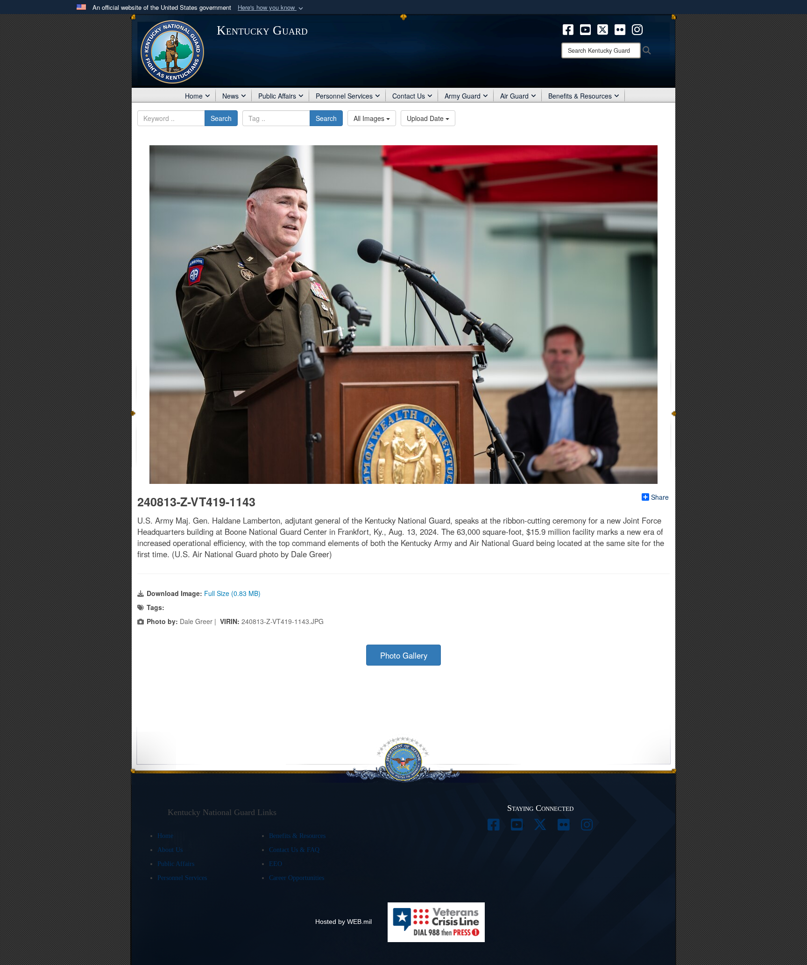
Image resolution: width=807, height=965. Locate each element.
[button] (271, 8)
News (230, 95)
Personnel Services (344, 95)
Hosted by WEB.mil (343, 921)
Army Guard (463, 95)
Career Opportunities (296, 877)
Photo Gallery (403, 655)
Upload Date (426, 118)
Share (660, 497)
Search (221, 118)
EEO (275, 863)
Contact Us (408, 95)
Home (194, 95)
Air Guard (514, 95)
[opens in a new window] (568, 28)
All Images (370, 118)
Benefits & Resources (580, 95)
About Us (170, 849)
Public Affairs (277, 95)
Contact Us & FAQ (294, 849)
